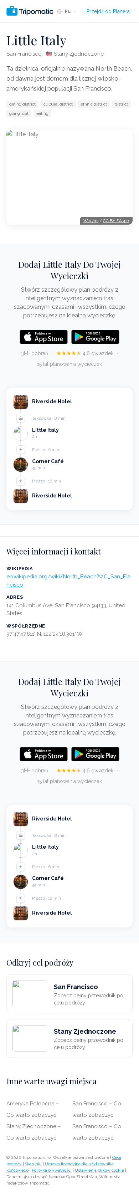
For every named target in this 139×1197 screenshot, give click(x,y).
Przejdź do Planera (108, 11)
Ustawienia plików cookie (99, 1170)
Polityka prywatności (52, 1170)
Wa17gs (90, 220)
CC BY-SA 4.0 (116, 220)
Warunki (33, 1163)
